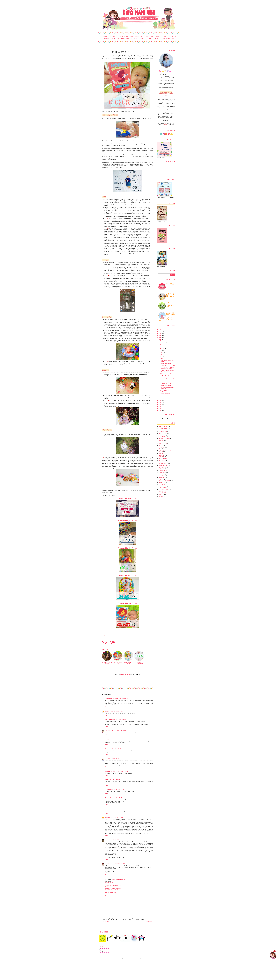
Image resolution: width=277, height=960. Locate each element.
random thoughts (164, 481)
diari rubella (163, 458)
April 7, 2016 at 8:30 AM (115, 779)
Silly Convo (172, 36)
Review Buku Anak (154, 38)
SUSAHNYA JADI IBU (164, 442)
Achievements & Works (125, 36)
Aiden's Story (163, 431)
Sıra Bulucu (108, 886)
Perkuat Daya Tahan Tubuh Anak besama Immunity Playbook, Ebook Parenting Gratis (167, 317)
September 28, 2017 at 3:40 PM (117, 863)
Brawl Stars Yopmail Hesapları (113, 888)
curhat (161, 457)
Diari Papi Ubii (149, 36)
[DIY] (160, 449)
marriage (161, 469)
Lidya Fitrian (108, 730)
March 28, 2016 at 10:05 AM (119, 730)
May (161, 354)
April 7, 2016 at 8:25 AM (122, 771)
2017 (160, 337)
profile (161, 479)
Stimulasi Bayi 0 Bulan (127, 499)
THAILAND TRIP (163, 443)
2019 (160, 333)
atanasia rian (108, 789)
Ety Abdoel (108, 797)
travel (161, 494)
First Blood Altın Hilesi (110, 892)
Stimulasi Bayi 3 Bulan (127, 576)
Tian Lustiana (108, 719)
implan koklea (163, 463)
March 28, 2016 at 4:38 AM (117, 711)
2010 (160, 410)
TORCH (161, 445)
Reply (106, 706)
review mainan (163, 487)
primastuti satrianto (110, 771)
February (162, 396)
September (163, 346)
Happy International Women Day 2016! (167, 388)
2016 (160, 339)
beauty (161, 453)
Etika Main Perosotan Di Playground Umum (170, 304)
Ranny (106, 749)
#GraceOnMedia (164, 428)
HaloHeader (134, 958)
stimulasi (134, 670)
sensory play (163, 491)
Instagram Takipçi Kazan (111, 889)
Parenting (115, 38)
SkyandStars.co (159, 958)
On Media (112, 36)
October (162, 344)
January (162, 398)
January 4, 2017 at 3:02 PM (114, 840)
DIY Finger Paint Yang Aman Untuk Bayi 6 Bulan (167, 371)
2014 (160, 402)
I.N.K (106, 840)
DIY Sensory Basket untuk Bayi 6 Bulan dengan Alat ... (167, 379)
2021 (160, 329)
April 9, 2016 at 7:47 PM (120, 809)
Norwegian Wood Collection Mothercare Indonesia (167, 368)
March (162, 358)
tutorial (161, 496)
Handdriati (151, 958)
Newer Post (106, 921)
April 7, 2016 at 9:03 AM (118, 789)
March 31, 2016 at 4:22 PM (115, 749)
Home (127, 921)
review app (162, 482)
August (162, 348)
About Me (104, 36)
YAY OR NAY (162, 447)
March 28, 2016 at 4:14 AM (121, 698)
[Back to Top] (273, 954)
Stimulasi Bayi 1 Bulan (127, 520)
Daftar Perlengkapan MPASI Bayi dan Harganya (167, 382)
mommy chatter (164, 470)
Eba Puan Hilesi (109, 891)
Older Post (148, 921)
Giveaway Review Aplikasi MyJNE (166, 361)
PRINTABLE (138, 36)
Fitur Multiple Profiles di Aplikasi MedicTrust (166, 376)
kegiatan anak (126, 670)
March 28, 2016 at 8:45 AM (119, 719)
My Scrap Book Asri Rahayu (167, 373)
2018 (160, 335)
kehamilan (162, 467)
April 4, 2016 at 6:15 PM (117, 758)
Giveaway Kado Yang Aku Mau (170, 285)
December (163, 340)
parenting (162, 474)
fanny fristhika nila (109, 698)
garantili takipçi (109, 882)
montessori (162, 472)
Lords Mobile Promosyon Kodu (113, 885)
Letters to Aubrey (164, 438)
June (161, 352)
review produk (163, 489)
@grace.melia (125, 674)
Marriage (106, 38)
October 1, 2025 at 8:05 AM (118, 879)
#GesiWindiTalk (161, 36)
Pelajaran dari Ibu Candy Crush (166, 391)
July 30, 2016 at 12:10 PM (117, 817)
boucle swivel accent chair (111, 894)
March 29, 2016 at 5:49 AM (118, 739)
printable (162, 477)
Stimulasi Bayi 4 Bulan (127, 603)
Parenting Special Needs (129, 38)
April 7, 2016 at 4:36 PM (117, 797)
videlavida (107, 817)
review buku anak (164, 484)
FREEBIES (161, 435)
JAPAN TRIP (162, 437)
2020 (160, 331)
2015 (160, 400)
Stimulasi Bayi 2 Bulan (127, 548)
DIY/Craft (143, 38)
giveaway (162, 460)
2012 (160, 406)
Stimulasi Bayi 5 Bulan (165, 363)
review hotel (163, 486)
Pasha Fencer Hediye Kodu (112, 884)
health (161, 462)
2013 (160, 404)
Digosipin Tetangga (165, 393)
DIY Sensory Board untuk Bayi (167, 365)
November (163, 343)
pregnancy (162, 475)
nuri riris (107, 863)
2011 (160, 408)
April (161, 356)
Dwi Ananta (108, 758)
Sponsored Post (168, 38)
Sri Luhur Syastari (109, 809)
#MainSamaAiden (164, 430)
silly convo (162, 493)
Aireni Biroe (108, 739)
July (161, 350)
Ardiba (106, 779)
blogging (162, 455)
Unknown (107, 711)
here (167, 89)
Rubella (161, 440)
